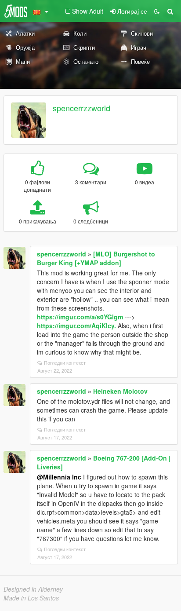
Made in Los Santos (31, 597)
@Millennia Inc (59, 476)
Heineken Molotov (120, 391)
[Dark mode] (157, 11)
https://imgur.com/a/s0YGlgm (80, 316)
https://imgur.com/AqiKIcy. (76, 325)
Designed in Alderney (33, 589)
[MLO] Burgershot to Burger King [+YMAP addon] (96, 258)
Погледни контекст (65, 362)
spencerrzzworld (81, 107)
